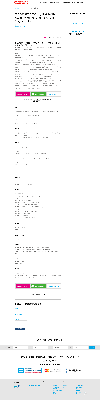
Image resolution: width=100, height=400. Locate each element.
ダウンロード (79, 388)
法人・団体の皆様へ (57, 390)
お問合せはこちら (54, 94)
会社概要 (55, 385)
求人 (54, 392)
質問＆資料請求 (39, 94)
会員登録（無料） (67, 385)
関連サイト (78, 393)
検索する (91, 347)
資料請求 (78, 390)
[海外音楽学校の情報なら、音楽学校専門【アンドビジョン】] (21, 2)
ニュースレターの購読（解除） (34, 385)
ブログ (54, 393)
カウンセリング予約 (78, 23)
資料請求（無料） (22, 94)
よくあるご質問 (79, 385)
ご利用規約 (55, 388)
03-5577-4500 (50, 361)
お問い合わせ (79, 387)
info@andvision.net (50, 364)
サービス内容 (56, 387)
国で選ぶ (17, 8)
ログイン (65, 387)
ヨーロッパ (25, 8)
